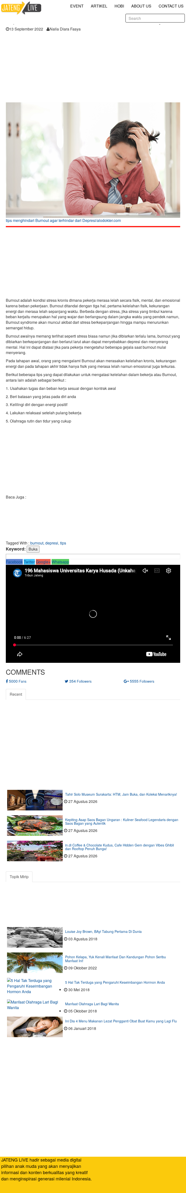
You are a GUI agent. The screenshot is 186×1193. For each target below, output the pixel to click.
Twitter (29, 562)
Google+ (43, 562)
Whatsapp (60, 562)
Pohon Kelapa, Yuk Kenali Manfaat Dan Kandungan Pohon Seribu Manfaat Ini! (115, 958)
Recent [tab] (16, 694)
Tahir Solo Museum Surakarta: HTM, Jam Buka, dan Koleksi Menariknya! (121, 794)
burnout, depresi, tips (48, 543)
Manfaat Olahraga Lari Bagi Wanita (92, 1003)
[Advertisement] (93, 68)
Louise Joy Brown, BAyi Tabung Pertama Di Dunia (103, 931)
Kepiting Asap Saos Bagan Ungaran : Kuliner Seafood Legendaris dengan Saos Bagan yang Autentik (121, 821)
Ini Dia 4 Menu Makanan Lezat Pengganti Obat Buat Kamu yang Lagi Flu (121, 1021)
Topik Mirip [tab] (19, 876)
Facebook (14, 562)
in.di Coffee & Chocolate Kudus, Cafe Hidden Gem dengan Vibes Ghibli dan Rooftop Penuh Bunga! (119, 847)
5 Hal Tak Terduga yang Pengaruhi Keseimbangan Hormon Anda (115, 982)
